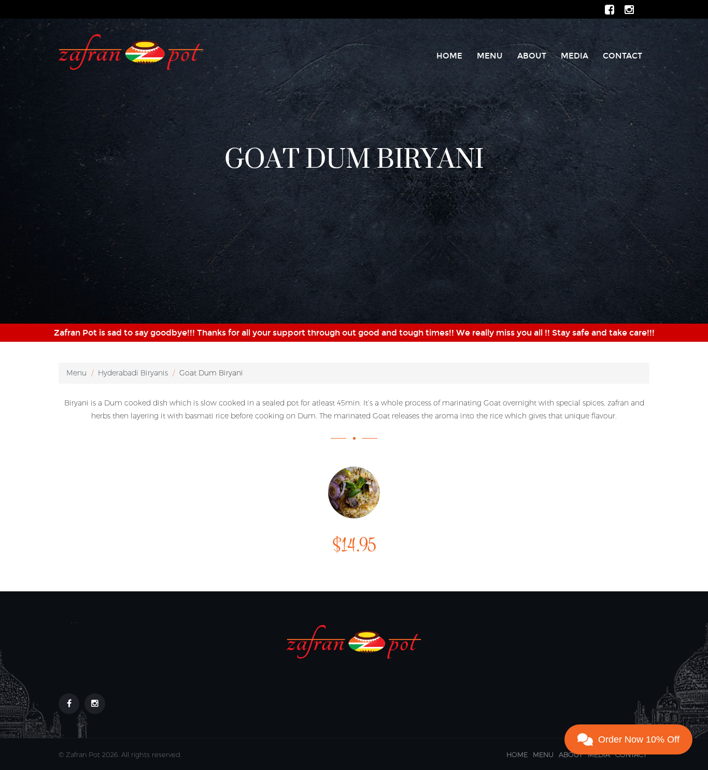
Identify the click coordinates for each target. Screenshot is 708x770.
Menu (490, 56)
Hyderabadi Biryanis (133, 372)
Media (574, 56)
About (531, 56)
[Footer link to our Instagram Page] (94, 703)
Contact (622, 56)
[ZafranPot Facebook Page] (609, 9)
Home (449, 56)
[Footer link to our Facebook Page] (69, 703)
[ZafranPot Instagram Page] (629, 9)
